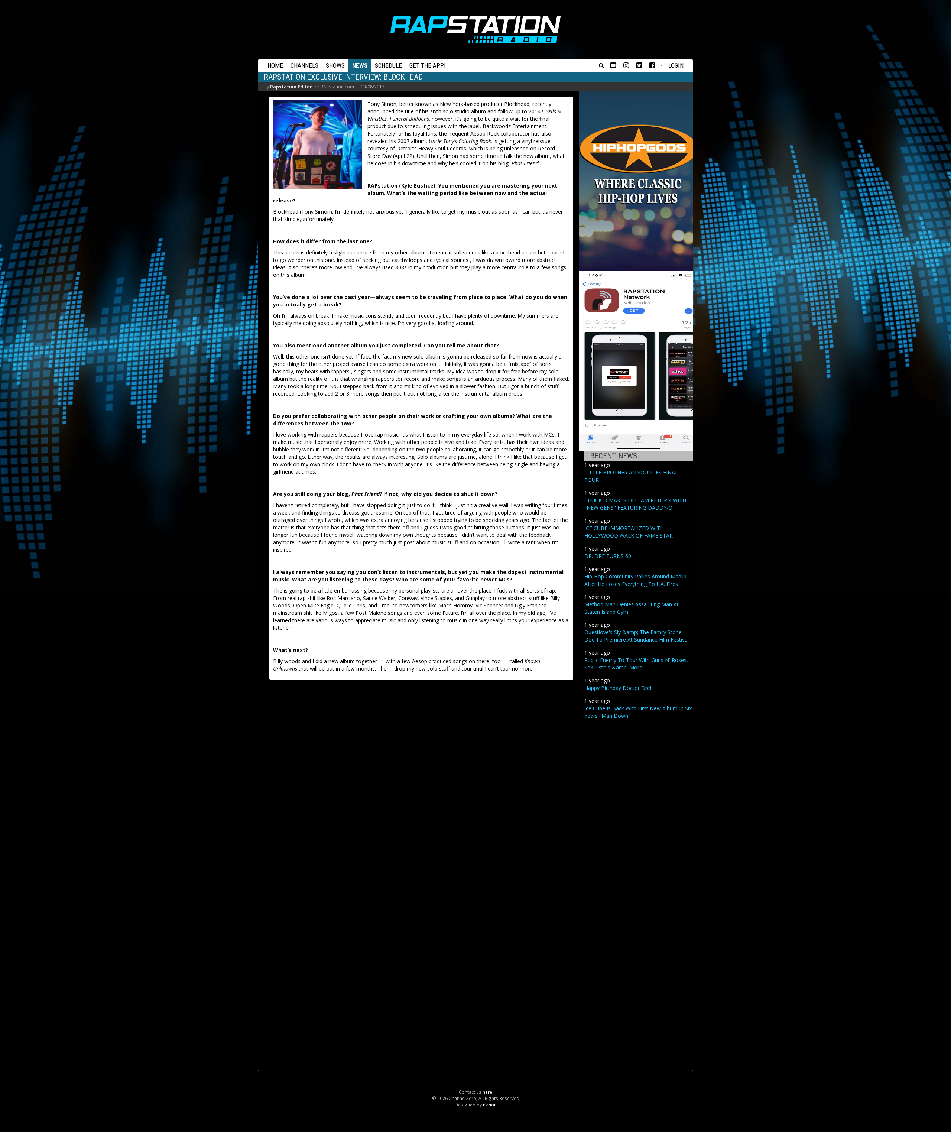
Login (676, 65)
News (359, 65)
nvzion (490, 1104)
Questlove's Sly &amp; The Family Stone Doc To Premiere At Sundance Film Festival (636, 636)
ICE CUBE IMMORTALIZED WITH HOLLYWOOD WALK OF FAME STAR (628, 532)
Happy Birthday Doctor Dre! (617, 687)
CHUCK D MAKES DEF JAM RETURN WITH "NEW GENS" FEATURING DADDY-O (635, 504)
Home (275, 65)
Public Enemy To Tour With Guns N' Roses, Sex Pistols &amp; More (636, 663)
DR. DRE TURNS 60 (607, 555)
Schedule (388, 65)
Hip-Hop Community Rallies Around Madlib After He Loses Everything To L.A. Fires (635, 580)
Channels (304, 65)
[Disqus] (421, 779)
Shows (335, 65)
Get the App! (427, 65)
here (487, 1092)
